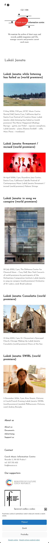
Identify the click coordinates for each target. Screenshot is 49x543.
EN (26, 10)
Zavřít (24, 528)
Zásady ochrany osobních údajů (29, 540)
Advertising (9, 434)
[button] (45, 509)
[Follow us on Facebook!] (5, 5)
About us (8, 427)
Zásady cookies (13, 540)
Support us (9, 437)
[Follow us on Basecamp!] (8, 5)
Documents (9, 430)
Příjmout (24, 522)
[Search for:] (45, 5)
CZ (22, 10)
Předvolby (24, 534)
